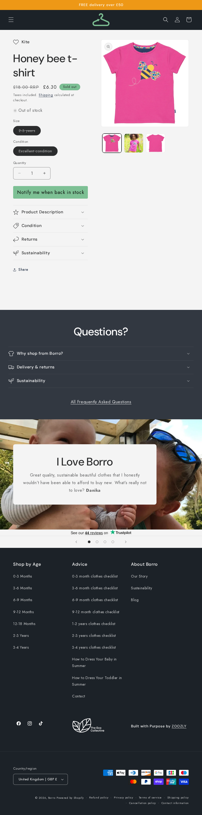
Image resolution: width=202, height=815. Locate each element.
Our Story (139, 576)
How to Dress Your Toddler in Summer (97, 681)
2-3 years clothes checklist (94, 635)
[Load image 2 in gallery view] (133, 143)
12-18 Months (24, 623)
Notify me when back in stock (50, 192)
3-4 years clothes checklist (94, 647)
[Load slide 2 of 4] (97, 542)
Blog (135, 599)
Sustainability (141, 588)
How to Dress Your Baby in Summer (94, 662)
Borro (51, 798)
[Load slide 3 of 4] (105, 542)
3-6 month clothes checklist (95, 588)
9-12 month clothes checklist (95, 612)
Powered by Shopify (70, 798)
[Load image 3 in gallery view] (155, 143)
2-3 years (30, 131)
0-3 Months (22, 576)
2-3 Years (21, 635)
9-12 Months (23, 612)
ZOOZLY (179, 726)
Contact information (175, 803)
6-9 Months (22, 599)
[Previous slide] (76, 542)
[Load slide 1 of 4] (89, 542)
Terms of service (150, 797)
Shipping (46, 95)
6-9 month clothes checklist (95, 599)
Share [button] (23, 269)
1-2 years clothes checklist (93, 623)
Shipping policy (178, 797)
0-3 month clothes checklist (95, 576)
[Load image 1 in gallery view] (112, 143)
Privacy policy (123, 797)
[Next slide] (126, 542)
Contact (78, 696)
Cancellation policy (142, 803)
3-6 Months (22, 588)
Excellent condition (38, 152)
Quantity (19, 162)
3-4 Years (21, 647)
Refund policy (98, 797)
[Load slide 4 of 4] (113, 542)
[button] (11, 19)
